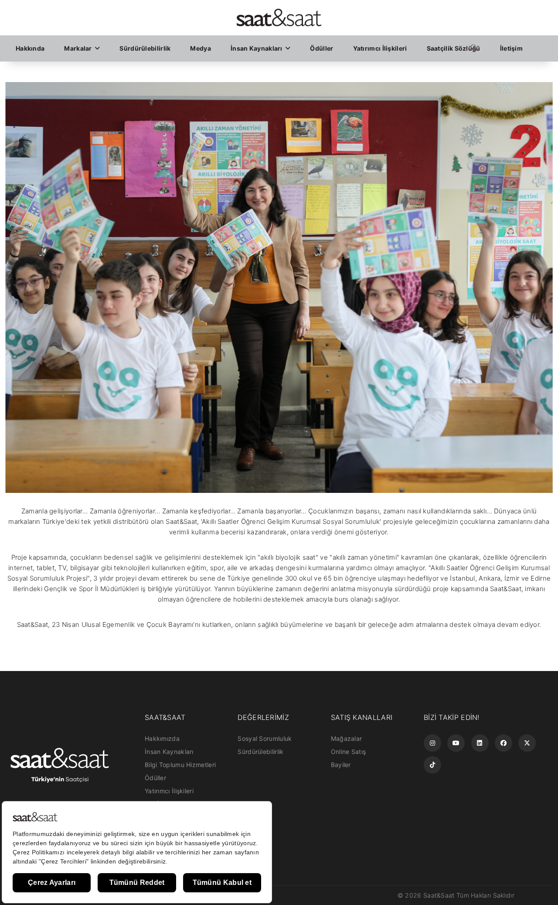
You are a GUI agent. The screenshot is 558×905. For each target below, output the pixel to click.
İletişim (511, 48)
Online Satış (348, 751)
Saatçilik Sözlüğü (453, 48)
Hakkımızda (162, 738)
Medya (200, 48)
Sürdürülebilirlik (144, 48)
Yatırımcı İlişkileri (380, 48)
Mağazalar (346, 738)
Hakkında (30, 48)
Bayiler (341, 764)
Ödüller (321, 48)
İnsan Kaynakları (257, 48)
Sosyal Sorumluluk (265, 738)
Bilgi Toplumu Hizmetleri (180, 764)
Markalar (78, 48)
